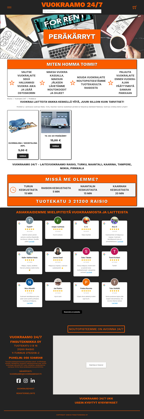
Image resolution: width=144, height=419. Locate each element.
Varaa (22, 156)
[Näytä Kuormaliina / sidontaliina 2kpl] (22, 126)
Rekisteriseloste (25, 393)
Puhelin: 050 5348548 (26, 357)
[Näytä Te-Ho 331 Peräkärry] (55, 122)
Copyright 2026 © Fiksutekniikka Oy (72, 415)
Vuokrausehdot (25, 388)
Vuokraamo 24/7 (72, 4)
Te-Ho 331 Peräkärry (56, 136)
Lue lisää (31, 241)
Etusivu (9, 99)
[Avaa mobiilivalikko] (9, 7)
